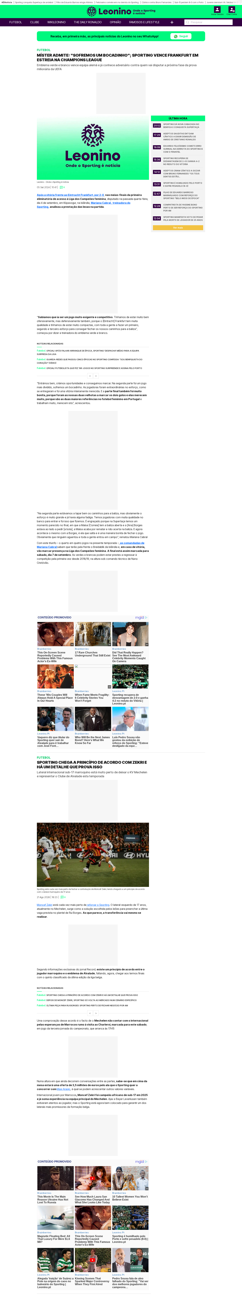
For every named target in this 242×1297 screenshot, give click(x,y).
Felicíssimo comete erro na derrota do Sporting (117, 2)
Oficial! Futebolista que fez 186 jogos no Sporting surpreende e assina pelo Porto (94, 368)
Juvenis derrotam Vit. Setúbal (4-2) (222, 2)
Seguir (183, 36)
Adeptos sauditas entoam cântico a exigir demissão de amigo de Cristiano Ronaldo (179, 136)
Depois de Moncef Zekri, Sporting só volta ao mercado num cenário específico (91, 1000)
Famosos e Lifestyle (144, 22)
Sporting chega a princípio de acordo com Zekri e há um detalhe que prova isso (92, 995)
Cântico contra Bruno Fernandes (156, 2)
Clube (34, 22)
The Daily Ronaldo (88, 22)
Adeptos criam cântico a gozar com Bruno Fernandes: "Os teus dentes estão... (182, 173)
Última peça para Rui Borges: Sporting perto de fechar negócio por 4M (87, 1005)
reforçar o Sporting (97, 904)
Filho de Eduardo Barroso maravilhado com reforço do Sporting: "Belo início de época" (181, 195)
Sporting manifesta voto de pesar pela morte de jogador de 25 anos (183, 218)
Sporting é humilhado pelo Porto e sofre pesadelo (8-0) (183, 184)
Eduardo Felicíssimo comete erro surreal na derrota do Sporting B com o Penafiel (183, 149)
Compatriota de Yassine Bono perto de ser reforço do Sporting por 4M (183, 207)
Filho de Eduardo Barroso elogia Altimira (74, 2)
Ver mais (178, 227)
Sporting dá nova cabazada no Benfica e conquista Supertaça (181, 125)
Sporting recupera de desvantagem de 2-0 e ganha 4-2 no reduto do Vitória (181, 161)
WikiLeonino (56, 22)
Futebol (15, 22)
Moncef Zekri (44, 904)
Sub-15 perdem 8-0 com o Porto (189, 2)
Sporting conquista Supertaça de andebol (34, 2)
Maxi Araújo (63, 1089)
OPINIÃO (115, 22)
